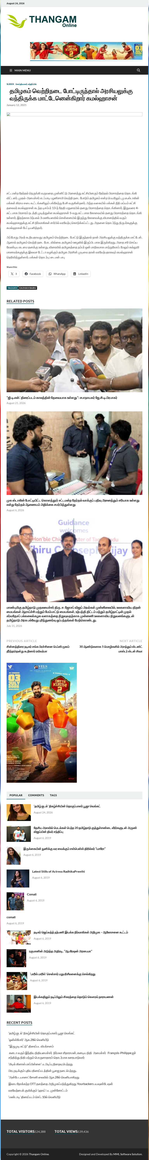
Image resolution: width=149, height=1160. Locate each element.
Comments (36, 795)
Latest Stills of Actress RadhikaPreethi (58, 871)
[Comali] (15, 894)
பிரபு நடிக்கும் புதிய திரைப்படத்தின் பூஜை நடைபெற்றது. (43, 1070)
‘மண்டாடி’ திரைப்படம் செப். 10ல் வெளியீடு (35, 1097)
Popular (16, 795)
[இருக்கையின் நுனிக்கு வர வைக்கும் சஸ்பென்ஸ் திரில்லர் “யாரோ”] (14, 849)
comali (11, 917)
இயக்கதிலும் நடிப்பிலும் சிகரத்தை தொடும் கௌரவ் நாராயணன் (74, 997)
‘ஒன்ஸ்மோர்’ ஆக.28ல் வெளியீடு (29, 1039)
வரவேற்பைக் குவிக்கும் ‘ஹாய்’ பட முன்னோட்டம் (38, 1090)
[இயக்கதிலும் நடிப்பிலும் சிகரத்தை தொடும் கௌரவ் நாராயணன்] (19, 997)
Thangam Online (39, 1154)
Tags (53, 795)
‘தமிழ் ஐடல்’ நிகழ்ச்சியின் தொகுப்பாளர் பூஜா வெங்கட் (67, 806)
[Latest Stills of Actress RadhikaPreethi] (18, 872)
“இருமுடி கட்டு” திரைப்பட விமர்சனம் (31, 1046)
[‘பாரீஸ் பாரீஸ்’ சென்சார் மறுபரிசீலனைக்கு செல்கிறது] (17, 974)
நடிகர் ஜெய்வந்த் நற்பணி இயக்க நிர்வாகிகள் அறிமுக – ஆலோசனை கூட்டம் (81, 932)
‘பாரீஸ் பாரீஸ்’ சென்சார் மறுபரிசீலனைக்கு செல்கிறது (62, 974)
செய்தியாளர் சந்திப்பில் (26, 84)
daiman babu (27, 287)
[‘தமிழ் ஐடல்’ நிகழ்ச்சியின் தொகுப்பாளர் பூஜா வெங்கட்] (19, 806)
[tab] (16, 795)
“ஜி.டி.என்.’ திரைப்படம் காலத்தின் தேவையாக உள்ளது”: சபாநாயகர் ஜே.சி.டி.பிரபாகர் (62, 397)
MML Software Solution (127, 1154)
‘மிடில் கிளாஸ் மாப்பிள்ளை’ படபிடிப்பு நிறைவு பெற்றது (41, 1064)
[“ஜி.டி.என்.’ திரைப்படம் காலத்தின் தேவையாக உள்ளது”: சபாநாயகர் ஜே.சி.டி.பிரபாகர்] (74, 351)
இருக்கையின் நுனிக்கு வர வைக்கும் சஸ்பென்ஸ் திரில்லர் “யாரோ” (64, 848)
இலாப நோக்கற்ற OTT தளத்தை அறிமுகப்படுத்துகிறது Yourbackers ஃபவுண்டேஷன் (61, 1084)
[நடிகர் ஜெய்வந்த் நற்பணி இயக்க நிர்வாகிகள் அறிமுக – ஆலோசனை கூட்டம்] (19, 932)
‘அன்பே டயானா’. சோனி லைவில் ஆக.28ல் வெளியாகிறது (44, 1077)
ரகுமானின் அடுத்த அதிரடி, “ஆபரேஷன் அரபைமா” (60, 951)
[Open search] (138, 70)
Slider (10, 84)
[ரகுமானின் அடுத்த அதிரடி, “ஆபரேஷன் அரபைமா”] (16, 951)
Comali (31, 894)
